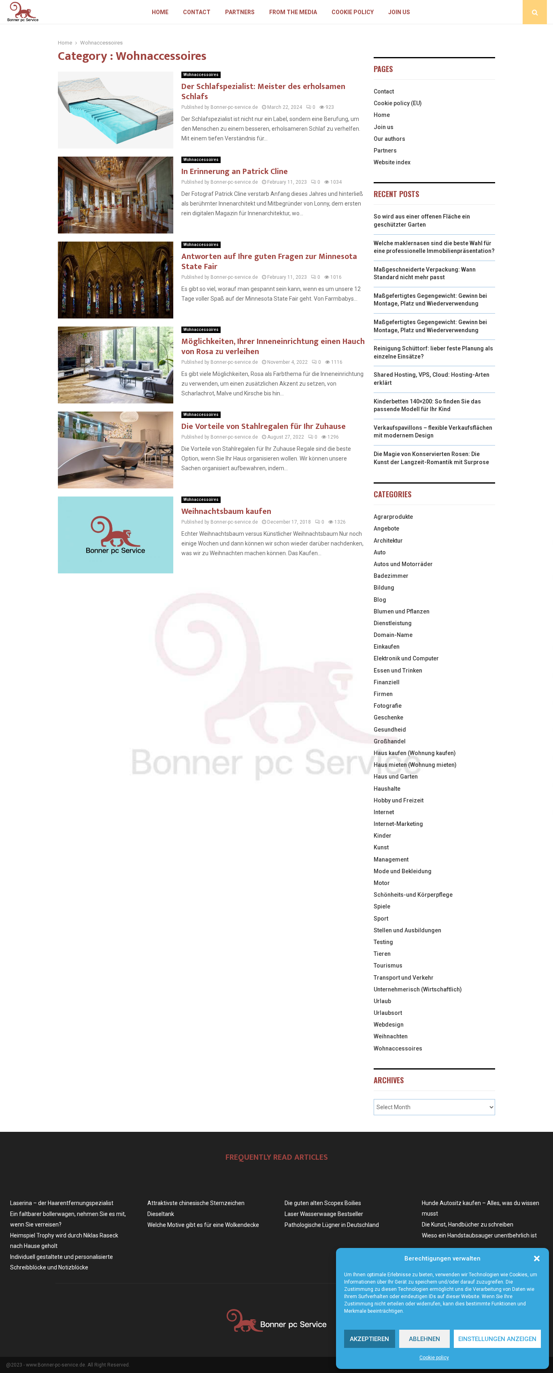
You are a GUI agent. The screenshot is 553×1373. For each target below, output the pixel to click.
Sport (381, 918)
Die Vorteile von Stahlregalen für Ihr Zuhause (263, 426)
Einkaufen (387, 646)
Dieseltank (160, 1214)
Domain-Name (393, 635)
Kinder (382, 835)
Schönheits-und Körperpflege (413, 894)
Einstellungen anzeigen (497, 1339)
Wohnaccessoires (201, 74)
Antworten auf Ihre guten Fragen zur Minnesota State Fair (269, 262)
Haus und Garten (396, 776)
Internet (384, 812)
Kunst (381, 847)
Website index (392, 162)
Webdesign (389, 1024)
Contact (197, 12)
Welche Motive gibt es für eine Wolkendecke (203, 1225)
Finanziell (387, 682)
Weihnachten (391, 1036)
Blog (380, 599)
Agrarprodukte (393, 517)
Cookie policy (434, 1357)
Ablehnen (424, 1339)
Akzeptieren (369, 1339)
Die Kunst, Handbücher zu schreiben (467, 1224)
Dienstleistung (393, 623)
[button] (537, 1258)
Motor (382, 883)
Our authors (389, 139)
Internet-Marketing (398, 824)
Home (160, 12)
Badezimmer (391, 576)
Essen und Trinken (398, 670)
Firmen (383, 694)
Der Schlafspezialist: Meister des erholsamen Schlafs (263, 92)
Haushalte (387, 788)
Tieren (382, 954)
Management (391, 859)
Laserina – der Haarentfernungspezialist (61, 1203)
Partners (240, 12)
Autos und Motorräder (403, 564)
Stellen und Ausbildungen (407, 930)
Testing (383, 942)
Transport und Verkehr (404, 977)
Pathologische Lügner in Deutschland (332, 1225)
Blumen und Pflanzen (402, 611)
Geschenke (388, 717)
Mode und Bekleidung (403, 871)
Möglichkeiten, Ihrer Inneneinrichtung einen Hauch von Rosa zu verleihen (273, 347)
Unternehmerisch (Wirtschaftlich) (418, 989)
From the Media (293, 12)
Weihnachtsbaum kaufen (226, 511)
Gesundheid (390, 729)
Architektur (388, 540)
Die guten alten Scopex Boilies (323, 1203)
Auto (380, 552)
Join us (399, 12)
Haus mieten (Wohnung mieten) (415, 765)
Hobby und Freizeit (398, 800)
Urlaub (382, 1001)
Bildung (384, 587)
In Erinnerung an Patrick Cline (234, 171)
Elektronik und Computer (406, 658)
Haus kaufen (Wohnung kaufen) (415, 753)
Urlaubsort (388, 1013)
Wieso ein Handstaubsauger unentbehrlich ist (479, 1235)
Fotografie (388, 705)
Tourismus (388, 965)
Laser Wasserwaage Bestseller (324, 1214)
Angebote (386, 528)
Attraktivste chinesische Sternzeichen (196, 1203)
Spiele (382, 906)
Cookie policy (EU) (398, 103)
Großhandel (390, 741)
